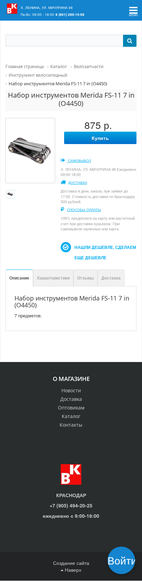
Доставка (77, 182)
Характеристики (53, 278)
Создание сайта (71, 562)
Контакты (71, 424)
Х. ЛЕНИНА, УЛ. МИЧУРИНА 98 (47, 7)
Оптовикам (71, 407)
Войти (124, 560)
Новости (71, 390)
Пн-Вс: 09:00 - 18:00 (37, 14)
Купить (100, 137)
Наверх (72, 569)
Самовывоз (79, 160)
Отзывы (85, 278)
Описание (19, 278)
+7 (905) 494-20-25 (71, 505)
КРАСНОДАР (71, 495)
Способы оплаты (84, 209)
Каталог (71, 416)
